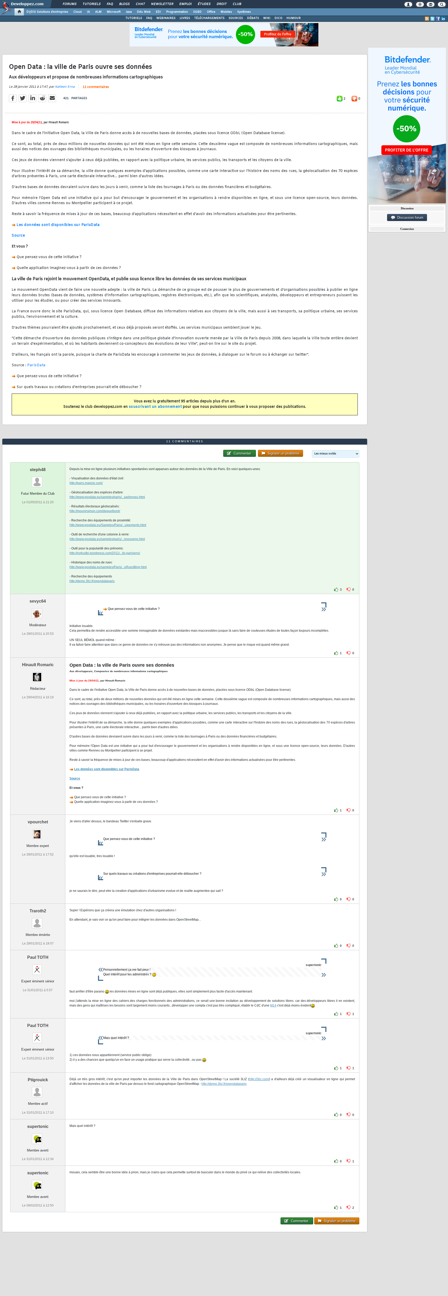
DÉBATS (253, 18)
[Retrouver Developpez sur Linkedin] (443, 19)
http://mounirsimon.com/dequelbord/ (94, 511)
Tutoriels (91, 4)
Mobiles (226, 12)
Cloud (77, 12)
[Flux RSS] (427, 19)
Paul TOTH (37, 957)
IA (88, 12)
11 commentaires (96, 87)
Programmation (177, 12)
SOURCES (236, 18)
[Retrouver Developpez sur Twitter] (432, 19)
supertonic (37, 1126)
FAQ (109, 4)
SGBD (197, 12)
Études (204, 4)
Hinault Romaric (38, 665)
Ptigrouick (38, 1080)
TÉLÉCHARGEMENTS (209, 18)
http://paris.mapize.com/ (86, 483)
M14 (273, 1005)
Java (129, 12)
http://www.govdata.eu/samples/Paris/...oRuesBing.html (108, 567)
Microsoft (114, 12)
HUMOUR (293, 18)
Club (236, 4)
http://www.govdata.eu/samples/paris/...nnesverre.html (107, 539)
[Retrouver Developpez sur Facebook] (438, 19)
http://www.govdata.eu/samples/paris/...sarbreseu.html (107, 497)
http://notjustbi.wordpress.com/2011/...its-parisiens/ (104, 553)
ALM (98, 12)
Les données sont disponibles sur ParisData (58, 225)
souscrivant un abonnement (155, 406)
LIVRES (185, 18)
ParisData (36, 365)
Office (211, 12)
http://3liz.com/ (259, 1079)
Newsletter (161, 4)
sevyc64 (38, 601)
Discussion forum (409, 217)
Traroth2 (38, 911)
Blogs (124, 4)
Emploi (185, 4)
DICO (278, 18)
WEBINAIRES (166, 18)
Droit (221, 4)
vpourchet (38, 822)
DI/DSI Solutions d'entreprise (47, 12)
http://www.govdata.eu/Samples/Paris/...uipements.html (107, 525)
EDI (158, 12)
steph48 (38, 469)
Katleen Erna (65, 87)
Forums (69, 4)
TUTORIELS (133, 18)
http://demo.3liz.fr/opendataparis (92, 581)
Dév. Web (144, 12)
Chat (140, 4)
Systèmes (244, 12)
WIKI (266, 18)
